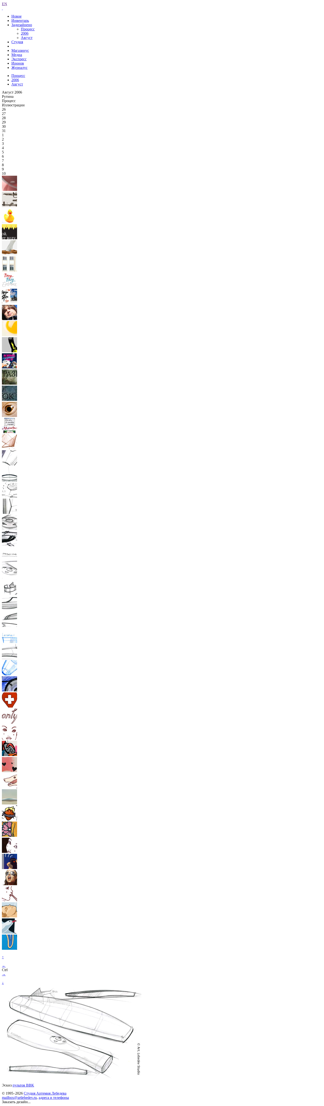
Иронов (17, 63)
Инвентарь (20, 21)
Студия (17, 42)
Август (26, 38)
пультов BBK (23, 1085)
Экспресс (19, 59)
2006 (24, 33)
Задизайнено (21, 25)
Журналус (19, 68)
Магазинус (20, 50)
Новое (16, 16)
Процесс (28, 29)
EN (4, 4)
